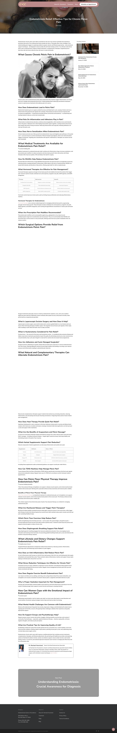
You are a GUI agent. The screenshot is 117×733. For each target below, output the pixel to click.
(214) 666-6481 (24, 722)
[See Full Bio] (56, 653)
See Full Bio (53, 653)
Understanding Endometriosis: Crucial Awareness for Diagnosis (58, 683)
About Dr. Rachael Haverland (46, 712)
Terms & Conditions (64, 718)
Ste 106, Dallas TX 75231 (24, 717)
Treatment (41, 715)
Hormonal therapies (23, 203)
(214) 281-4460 (25, 720)
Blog (58, 15)
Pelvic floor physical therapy (25, 495)
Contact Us (62, 712)
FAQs (40, 718)
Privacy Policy (62, 715)
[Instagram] (29, 656)
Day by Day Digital (44, 731)
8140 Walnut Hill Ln (23, 715)
